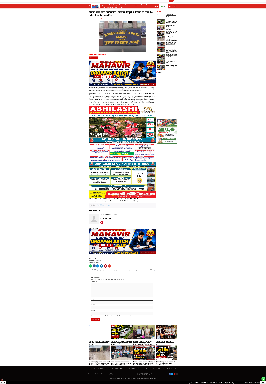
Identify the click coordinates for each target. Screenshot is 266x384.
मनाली (149, 5)
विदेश (112, 7)
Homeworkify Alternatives (95, 260)
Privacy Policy (111, 1)
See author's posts (107, 218)
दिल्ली (110, 5)
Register (117, 1)
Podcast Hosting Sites (94, 262)
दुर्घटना (113, 5)
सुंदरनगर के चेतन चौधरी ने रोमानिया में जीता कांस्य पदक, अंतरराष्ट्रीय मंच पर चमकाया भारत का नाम (171, 16)
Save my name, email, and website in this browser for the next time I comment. (112, 316)
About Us (96, 1)
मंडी (146, 5)
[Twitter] (172, 374)
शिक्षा (116, 7)
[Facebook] (170, 374)
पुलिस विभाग (127, 5)
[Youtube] (175, 374)
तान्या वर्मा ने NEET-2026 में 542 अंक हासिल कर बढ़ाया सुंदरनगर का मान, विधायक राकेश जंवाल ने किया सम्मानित (171, 27)
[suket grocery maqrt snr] (167, 131)
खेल (105, 5)
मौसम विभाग (103, 7)
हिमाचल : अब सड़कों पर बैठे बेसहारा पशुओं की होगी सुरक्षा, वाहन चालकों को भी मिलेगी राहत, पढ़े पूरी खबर (221, 383)
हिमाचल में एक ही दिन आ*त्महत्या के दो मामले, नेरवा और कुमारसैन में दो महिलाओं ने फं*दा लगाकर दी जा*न (171, 56)
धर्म (119, 5)
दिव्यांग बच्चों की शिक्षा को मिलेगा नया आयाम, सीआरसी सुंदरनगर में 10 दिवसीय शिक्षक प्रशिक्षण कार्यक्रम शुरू (171, 44)
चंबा (107, 5)
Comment (94, 281)
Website (93, 310)
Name (93, 299)
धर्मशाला (122, 5)
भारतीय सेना (141, 5)
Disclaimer (106, 1)
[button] (175, 6)
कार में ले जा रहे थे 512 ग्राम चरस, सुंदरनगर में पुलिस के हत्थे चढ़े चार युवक (171, 61)
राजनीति (109, 7)
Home (92, 1)
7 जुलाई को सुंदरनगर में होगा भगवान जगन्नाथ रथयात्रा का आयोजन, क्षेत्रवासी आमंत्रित (159, 383)
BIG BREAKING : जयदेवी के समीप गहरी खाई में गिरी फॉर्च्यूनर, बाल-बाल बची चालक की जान (171, 21)
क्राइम (102, 5)
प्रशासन (132, 5)
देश (116, 5)
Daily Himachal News (104, 205)
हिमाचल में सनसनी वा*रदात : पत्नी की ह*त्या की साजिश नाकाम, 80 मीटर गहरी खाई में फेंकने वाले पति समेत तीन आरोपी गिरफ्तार (171, 50)
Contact (101, 1)
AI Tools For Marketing (94, 258)
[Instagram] (177, 374)
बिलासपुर (137, 5)
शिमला (118, 7)
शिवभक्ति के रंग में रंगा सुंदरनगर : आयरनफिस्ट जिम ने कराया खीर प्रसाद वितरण (171, 32)
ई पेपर (122, 7)
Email (93, 304)
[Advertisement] (167, 96)
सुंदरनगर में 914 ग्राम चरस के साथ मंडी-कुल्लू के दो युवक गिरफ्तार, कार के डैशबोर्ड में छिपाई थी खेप (171, 67)
